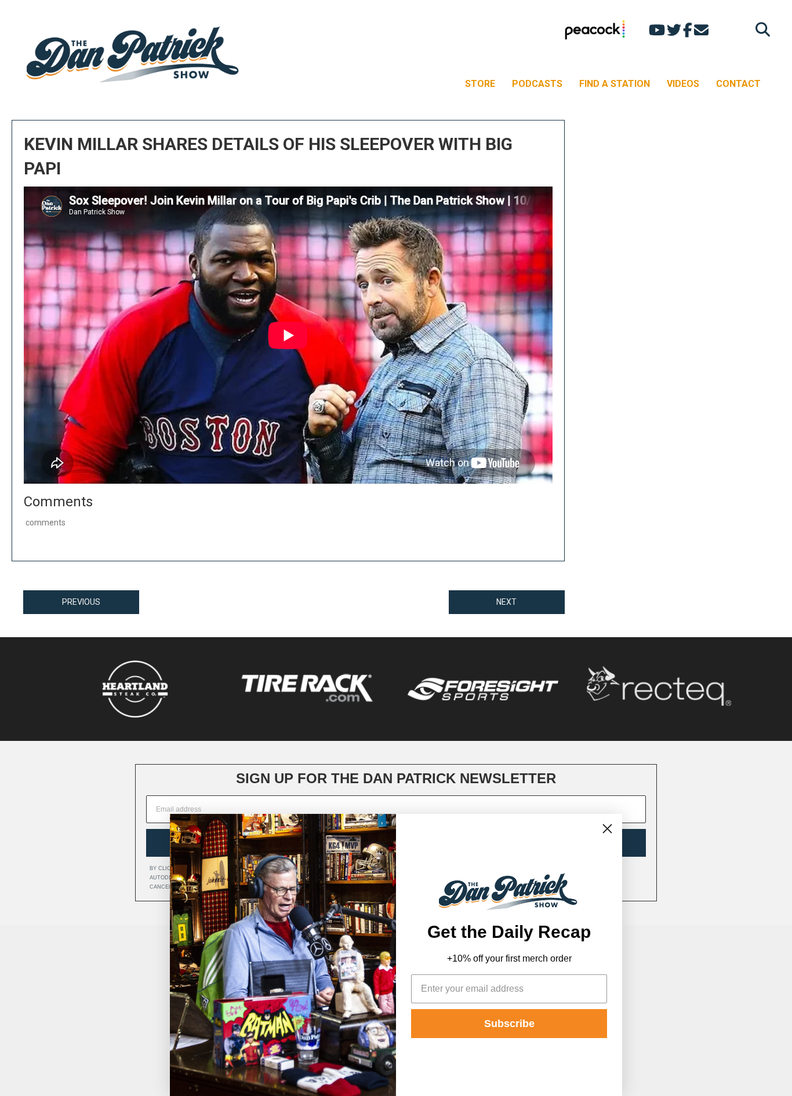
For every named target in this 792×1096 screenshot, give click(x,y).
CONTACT (738, 83)
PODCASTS (537, 83)
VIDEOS (683, 83)
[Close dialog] (607, 829)
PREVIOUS (81, 602)
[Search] (760, 29)
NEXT (506, 602)
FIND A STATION (614, 83)
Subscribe (509, 1023)
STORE (480, 83)
